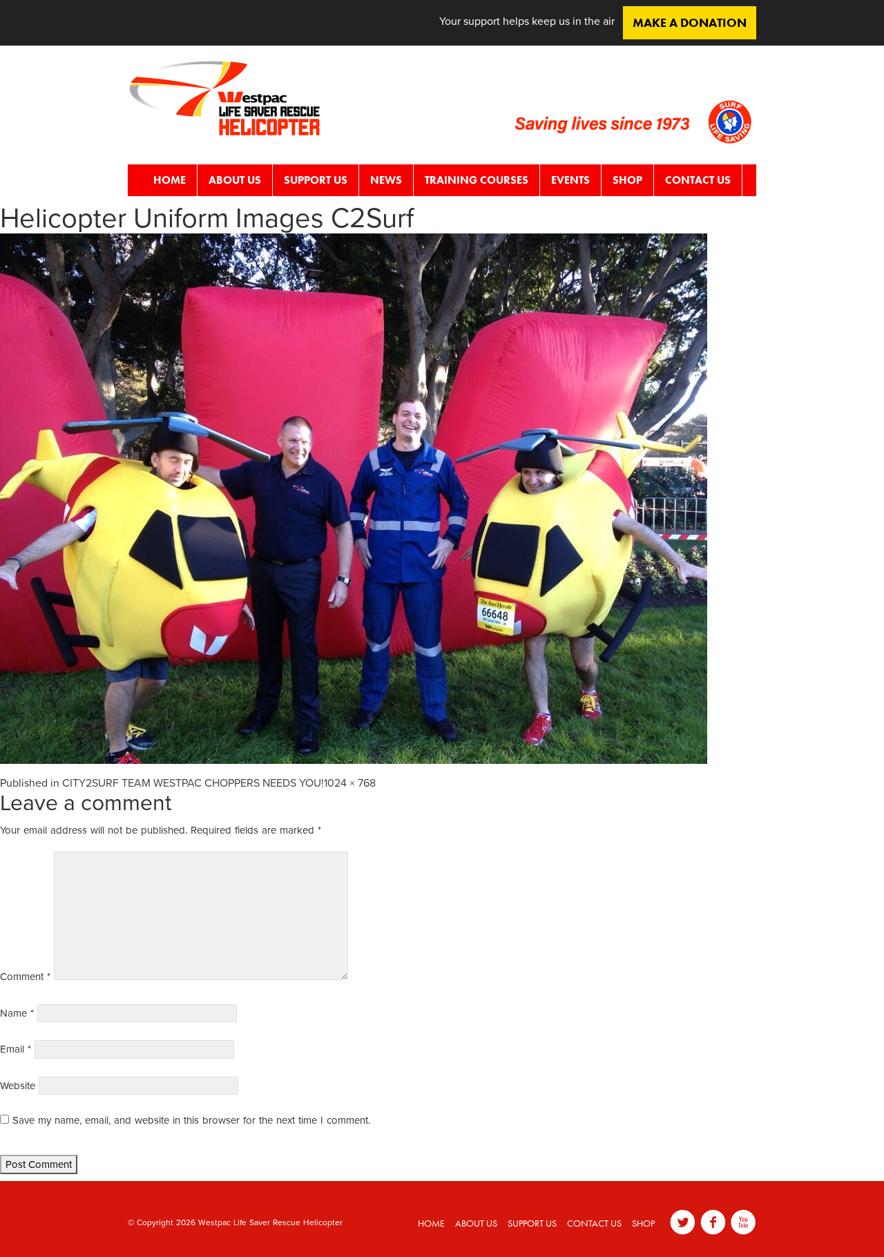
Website (17, 1086)
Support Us (315, 180)
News (386, 180)
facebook (713, 1222)
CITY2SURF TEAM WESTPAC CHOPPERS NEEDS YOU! (193, 783)
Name (17, 1013)
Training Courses (476, 180)
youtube (743, 1222)
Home (169, 180)
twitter (682, 1222)
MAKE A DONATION (690, 22)
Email (15, 1049)
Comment (25, 976)
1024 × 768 (350, 783)
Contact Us (698, 180)
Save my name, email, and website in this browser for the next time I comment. (191, 1120)
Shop (627, 180)
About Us (235, 180)
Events (570, 180)
